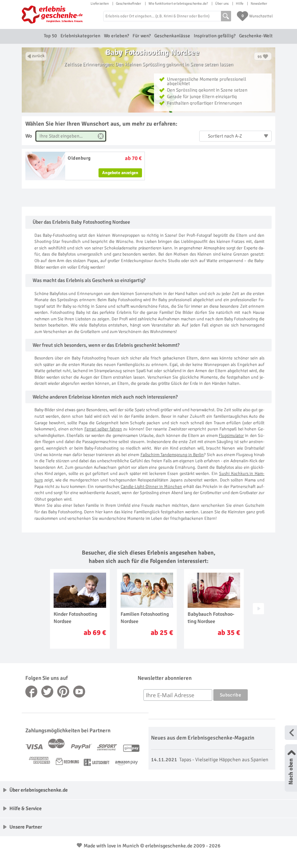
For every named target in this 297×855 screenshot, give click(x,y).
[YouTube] (79, 692)
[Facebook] (31, 692)
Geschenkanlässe (172, 36)
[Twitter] (47, 692)
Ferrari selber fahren (103, 429)
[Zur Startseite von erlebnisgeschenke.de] (52, 14)
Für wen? (142, 36)
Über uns (222, 3)
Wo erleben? (116, 36)
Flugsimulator (231, 435)
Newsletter (259, 3)
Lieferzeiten (100, 3)
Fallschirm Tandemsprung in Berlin (172, 455)
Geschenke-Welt (256, 36)
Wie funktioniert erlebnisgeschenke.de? (178, 3)
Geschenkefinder (128, 3)
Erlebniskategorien (80, 36)
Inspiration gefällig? (214, 36)
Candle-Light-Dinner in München (151, 486)
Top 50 (50, 36)
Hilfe (239, 3)
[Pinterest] (63, 692)
